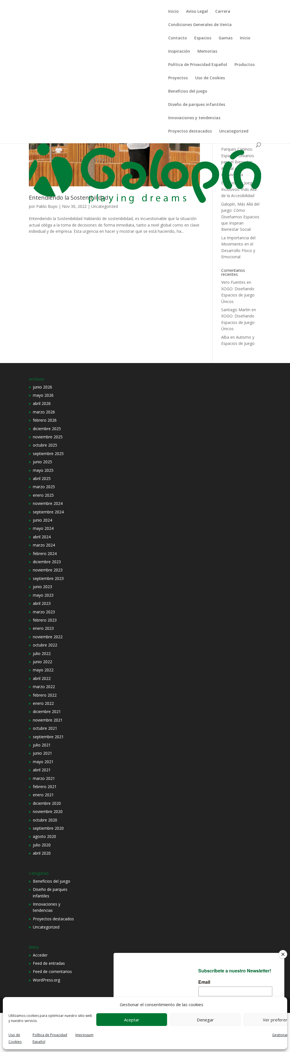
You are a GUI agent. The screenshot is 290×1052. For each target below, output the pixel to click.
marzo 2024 (44, 545)
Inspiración (179, 51)
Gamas (226, 38)
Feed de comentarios (52, 971)
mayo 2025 (43, 470)
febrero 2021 (45, 786)
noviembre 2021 (48, 720)
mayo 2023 (43, 595)
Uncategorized (233, 131)
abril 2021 (42, 770)
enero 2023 (43, 628)
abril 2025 (42, 478)
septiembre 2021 (48, 736)
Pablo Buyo (46, 206)
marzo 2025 (44, 486)
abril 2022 (42, 678)
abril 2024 (42, 536)
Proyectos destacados (190, 131)
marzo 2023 (44, 611)
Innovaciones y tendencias (194, 118)
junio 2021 (42, 753)
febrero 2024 (45, 553)
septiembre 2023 (48, 578)
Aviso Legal (197, 11)
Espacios (202, 38)
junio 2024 (42, 520)
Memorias (207, 51)
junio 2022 (42, 661)
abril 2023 (42, 603)
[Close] (283, 954)
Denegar (205, 1020)
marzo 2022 (44, 686)
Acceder (40, 955)
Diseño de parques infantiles (196, 105)
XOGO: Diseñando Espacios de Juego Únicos (238, 295)
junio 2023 (42, 586)
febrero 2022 (45, 695)
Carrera (222, 11)
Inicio (173, 11)
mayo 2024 (43, 528)
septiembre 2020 (48, 828)
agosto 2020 (44, 836)
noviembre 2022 (48, 636)
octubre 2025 (45, 445)
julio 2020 (42, 845)
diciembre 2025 (47, 428)
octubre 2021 (45, 728)
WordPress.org (46, 980)
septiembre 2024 (48, 512)
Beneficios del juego (187, 91)
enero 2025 (43, 495)
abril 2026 (42, 403)
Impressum (84, 1034)
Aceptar (131, 1020)
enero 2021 (43, 794)
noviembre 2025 (48, 436)
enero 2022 (43, 703)
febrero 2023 (45, 620)
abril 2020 (42, 853)
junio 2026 (42, 387)
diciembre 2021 (47, 711)
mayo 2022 (43, 670)
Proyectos (178, 78)
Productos (244, 65)
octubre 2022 (45, 645)
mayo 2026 (43, 395)
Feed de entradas (49, 963)
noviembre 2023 (48, 570)
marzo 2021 (44, 778)
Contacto (177, 38)
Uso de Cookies (210, 78)
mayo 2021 (43, 761)
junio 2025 (42, 461)
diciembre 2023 (47, 561)
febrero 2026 (45, 420)
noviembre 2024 (48, 503)
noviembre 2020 (48, 811)
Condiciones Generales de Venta (200, 25)
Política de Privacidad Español (197, 65)
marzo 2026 (44, 412)
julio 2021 (42, 745)
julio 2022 (42, 653)
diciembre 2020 (47, 803)
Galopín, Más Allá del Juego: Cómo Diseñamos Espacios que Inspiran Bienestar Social (240, 216)
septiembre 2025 (48, 453)
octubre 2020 (45, 820)
